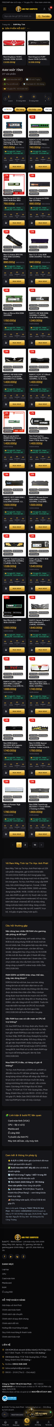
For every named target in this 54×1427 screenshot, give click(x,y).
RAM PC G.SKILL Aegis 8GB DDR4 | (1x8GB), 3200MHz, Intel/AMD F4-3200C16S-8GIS (14, 684)
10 (35, 845)
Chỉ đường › (40, 1353)
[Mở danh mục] (4, 9)
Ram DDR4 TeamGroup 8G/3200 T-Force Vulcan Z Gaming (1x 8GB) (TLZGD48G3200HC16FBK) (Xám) (39, 806)
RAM (4, 1287)
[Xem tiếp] (48, 99)
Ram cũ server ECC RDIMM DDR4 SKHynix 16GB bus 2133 (12, 438)
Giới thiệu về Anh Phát (12, 1305)
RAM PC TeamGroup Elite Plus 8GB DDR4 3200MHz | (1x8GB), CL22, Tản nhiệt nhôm (14, 561)
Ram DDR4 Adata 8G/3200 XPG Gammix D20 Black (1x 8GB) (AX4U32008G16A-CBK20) (13, 745)
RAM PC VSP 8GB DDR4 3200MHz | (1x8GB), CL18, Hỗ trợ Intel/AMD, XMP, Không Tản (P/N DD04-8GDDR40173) (38, 315)
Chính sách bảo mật (11, 1337)
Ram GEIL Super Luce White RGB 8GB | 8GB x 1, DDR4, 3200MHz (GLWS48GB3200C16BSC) (39, 684)
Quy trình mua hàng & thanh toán (17, 1332)
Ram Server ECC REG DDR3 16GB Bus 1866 (12, 199)
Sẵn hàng (20, 109)
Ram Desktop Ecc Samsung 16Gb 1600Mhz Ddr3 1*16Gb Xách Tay (13, 142)
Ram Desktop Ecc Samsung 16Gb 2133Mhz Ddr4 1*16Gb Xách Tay (39, 438)
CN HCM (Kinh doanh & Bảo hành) (21, 1350)
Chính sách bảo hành (11, 1310)
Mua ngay (17, 167)
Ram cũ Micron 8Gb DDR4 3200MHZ (14, 314)
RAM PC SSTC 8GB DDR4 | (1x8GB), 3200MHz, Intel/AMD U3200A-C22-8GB (14, 499)
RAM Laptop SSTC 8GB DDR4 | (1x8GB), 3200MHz (38, 561)
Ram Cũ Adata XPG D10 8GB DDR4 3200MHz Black (13, 257)
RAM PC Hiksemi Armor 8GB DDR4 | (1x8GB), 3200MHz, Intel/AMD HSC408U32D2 (38, 499)
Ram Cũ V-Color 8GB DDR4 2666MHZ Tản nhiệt (39, 256)
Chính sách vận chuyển (12, 1314)
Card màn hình (8, 1278)
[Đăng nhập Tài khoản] (44, 9)
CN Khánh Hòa (12, 1357)
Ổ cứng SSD (14, 1133)
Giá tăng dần (35, 109)
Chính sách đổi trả (10, 1323)
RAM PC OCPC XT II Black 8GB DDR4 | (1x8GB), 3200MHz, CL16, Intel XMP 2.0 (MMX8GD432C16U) (39, 376)
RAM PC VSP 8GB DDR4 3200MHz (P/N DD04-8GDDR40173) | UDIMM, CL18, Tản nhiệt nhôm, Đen (13, 376)
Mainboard (13, 1129)
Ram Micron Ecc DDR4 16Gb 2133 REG (12, 621)
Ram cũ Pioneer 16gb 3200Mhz (12, 805)
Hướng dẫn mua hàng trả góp (15, 1328)
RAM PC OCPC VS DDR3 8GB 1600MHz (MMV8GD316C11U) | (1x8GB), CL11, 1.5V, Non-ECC (39, 142)
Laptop (5, 1269)
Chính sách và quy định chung (15, 1319)
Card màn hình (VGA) (18, 1120)
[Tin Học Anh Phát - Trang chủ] (27, 9)
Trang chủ (6, 25)
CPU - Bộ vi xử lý (16, 1124)
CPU (4, 1274)
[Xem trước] (5, 99)
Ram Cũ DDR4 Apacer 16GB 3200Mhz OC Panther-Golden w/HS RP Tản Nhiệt (39, 745)
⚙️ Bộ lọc (8, 109)
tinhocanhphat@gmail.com (17, 1368)
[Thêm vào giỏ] (6, 166)
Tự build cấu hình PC (18, 1137)
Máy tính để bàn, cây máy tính (23, 1141)
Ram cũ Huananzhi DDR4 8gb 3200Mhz (39, 199)
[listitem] (14, 48)
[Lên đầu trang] (5, 1414)
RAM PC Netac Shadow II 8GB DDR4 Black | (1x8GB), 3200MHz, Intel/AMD (39, 622)
